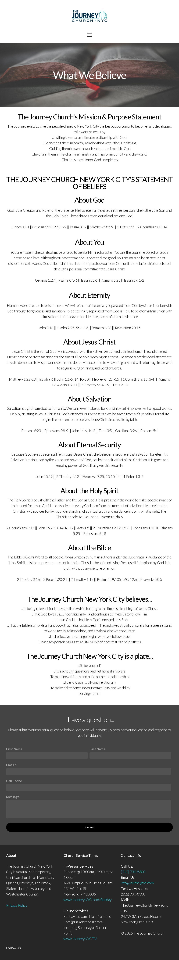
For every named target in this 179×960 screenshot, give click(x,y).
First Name (14, 749)
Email (10, 765)
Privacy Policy (16, 905)
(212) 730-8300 (133, 872)
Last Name (97, 749)
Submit (89, 827)
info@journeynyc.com (137, 883)
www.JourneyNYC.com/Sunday (87, 899)
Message (12, 797)
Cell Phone (14, 781)
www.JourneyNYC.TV (80, 938)
